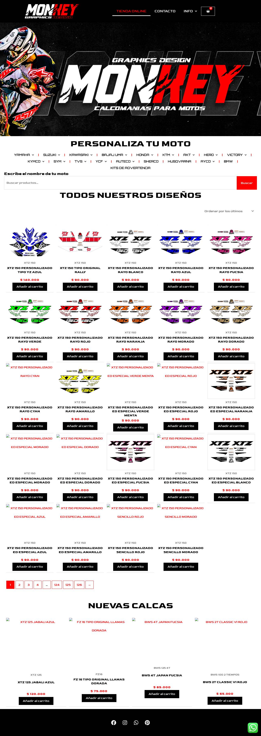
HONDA (142, 155)
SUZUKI (49, 155)
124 (57, 585)
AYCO (206, 161)
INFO (188, 11)
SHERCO (151, 161)
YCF (99, 161)
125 (68, 585)
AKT (187, 155)
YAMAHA (22, 155)
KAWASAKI (78, 155)
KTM (166, 155)
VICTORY (235, 155)
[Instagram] (124, 722)
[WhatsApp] (136, 722)
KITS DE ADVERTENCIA (130, 168)
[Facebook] (113, 722)
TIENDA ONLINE (131, 11)
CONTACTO (165, 11)
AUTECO (123, 161)
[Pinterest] (147, 722)
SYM (57, 161)
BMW (228, 161)
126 (79, 585)
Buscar (247, 183)
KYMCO (34, 161)
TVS (78, 161)
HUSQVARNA (179, 161)
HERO (209, 155)
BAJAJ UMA (112, 155)
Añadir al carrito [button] (30, 287)
